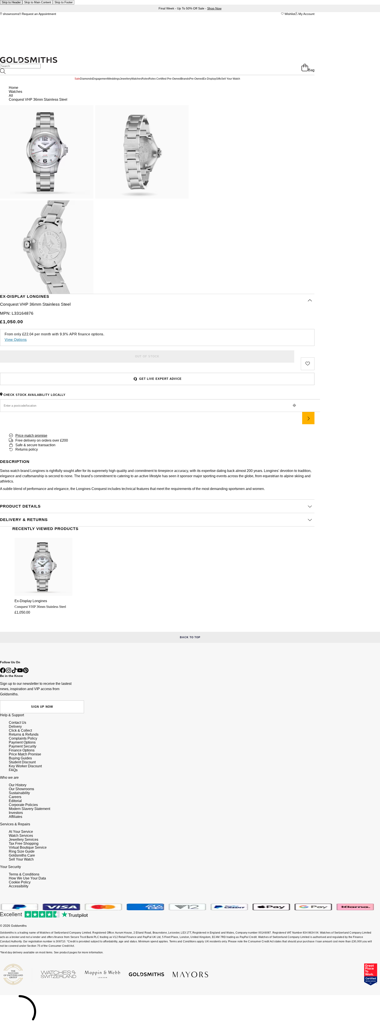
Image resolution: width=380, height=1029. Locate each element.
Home (13, 88)
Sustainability (19, 793)
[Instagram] (8, 672)
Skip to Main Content (37, 2)
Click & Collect (20, 730)
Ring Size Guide (22, 851)
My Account (306, 14)
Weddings (114, 78)
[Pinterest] (26, 672)
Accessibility (18, 886)
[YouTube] (20, 672)
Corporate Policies (23, 805)
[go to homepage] (28, 62)
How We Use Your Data (27, 878)
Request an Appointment (38, 14)
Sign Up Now (42, 706)
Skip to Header (11, 2)
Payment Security (22, 746)
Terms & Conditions (24, 874)
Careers (15, 797)
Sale (77, 78)
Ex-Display (209, 78)
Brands (185, 78)
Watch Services (21, 835)
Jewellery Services (23, 839)
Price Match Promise (25, 754)
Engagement (100, 78)
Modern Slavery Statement (29, 809)
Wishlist (289, 14)
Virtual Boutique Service (28, 847)
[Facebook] (3, 672)
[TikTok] (14, 672)
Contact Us (17, 722)
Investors (16, 813)
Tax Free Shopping (23, 843)
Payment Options (22, 742)
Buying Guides (20, 758)
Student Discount (22, 762)
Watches (136, 78)
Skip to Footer (64, 2)
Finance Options (22, 750)
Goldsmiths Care (22, 855)
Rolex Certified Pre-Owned (165, 78)
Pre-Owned (196, 78)
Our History (17, 785)
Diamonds (86, 78)
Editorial (15, 801)
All (11, 95)
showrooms (10, 14)
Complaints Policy (23, 738)
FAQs (13, 770)
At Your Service (21, 831)
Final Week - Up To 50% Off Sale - (190, 8)
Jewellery (125, 78)
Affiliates (15, 817)
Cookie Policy (20, 882)
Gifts (218, 78)
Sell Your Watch (230, 78)
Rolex (145, 78)
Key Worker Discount (25, 766)
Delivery (15, 726)
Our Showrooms (21, 789)
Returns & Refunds (23, 734)
